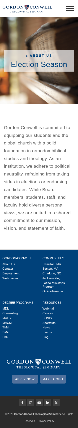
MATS (6, 318)
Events (47, 332)
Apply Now (25, 379)
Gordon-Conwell (17, 258)
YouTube (39, 402)
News (46, 327)
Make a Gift (53, 379)
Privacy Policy (46, 421)
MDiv (5, 308)
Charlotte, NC (51, 273)
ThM (5, 327)
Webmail (48, 308)
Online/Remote (52, 291)
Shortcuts (48, 323)
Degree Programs (17, 302)
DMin (6, 332)
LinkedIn (47, 402)
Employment (11, 273)
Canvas (47, 313)
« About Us (39, 56)
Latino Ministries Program (53, 284)
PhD (5, 337)
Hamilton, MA (51, 264)
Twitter (56, 402)
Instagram (30, 402)
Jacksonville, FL (53, 278)
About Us (8, 264)
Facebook (22, 402)
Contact (7, 268)
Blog (45, 337)
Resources (51, 302)
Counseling (10, 313)
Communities (53, 258)
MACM (7, 323)
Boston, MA (50, 268)
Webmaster (10, 278)
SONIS (47, 318)
